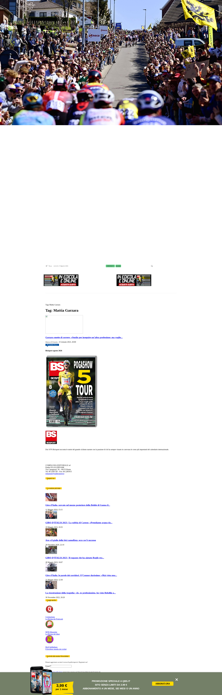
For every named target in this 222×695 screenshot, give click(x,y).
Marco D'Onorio (51, 342)
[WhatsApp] (172, 266)
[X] (169, 266)
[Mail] (160, 266)
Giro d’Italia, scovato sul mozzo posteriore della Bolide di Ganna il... (77, 505)
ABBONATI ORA (163, 684)
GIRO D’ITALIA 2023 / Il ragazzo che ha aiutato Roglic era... (74, 558)
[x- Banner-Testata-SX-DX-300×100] (61, 285)
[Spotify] (166, 266)
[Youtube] (175, 266)
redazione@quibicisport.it (54, 474)
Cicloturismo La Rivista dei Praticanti (54, 618)
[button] (151, 266)
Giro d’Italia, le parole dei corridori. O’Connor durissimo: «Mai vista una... (81, 575)
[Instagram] (157, 266)
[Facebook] (154, 266)
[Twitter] (49, 484)
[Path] (163, 266)
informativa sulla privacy (56, 672)
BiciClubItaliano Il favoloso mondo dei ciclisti (55, 648)
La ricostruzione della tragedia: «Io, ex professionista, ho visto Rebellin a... (80, 593)
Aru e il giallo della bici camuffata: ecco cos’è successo (70, 540)
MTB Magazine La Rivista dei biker (52, 633)
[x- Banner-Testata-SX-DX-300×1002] (134, 285)
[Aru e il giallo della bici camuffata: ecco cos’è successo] (51, 536)
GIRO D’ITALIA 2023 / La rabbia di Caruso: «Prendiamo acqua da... (78, 522)
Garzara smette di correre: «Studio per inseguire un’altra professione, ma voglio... (84, 337)
